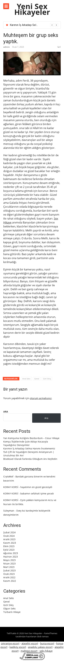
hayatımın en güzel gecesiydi (36, 487)
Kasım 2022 (9, 580)
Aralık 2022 (9, 577)
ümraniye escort (10, 643)
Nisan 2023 (9, 563)
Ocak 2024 (9, 535)
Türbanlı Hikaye (12, 612)
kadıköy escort (18, 647)
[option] (34, 25)
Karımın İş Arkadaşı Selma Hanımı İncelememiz (37, 25)
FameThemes (50, 633)
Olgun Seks (9, 608)
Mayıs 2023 (9, 560)
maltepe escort (29, 650)
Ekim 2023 (8, 546)
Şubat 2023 (9, 570)
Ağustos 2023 (10, 553)
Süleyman (8, 510)
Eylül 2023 (8, 549)
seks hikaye (46, 650)
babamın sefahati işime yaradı (37, 493)
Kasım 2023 (9, 542)
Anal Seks (26, 378)
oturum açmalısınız (41, 398)
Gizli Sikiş (47, 378)
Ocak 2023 (9, 573)
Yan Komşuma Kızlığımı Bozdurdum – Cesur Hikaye (31, 438)
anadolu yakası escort (40, 647)
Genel (36, 378)
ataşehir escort (29, 643)
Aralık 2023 (9, 539)
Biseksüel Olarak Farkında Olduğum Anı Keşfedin (30, 458)
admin (6, 46)
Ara (5, 411)
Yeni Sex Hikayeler (32, 9)
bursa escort (47, 643)
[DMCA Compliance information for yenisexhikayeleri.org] (32, 659)
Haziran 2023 (10, 556)
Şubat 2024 (9, 532)
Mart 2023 (8, 567)
